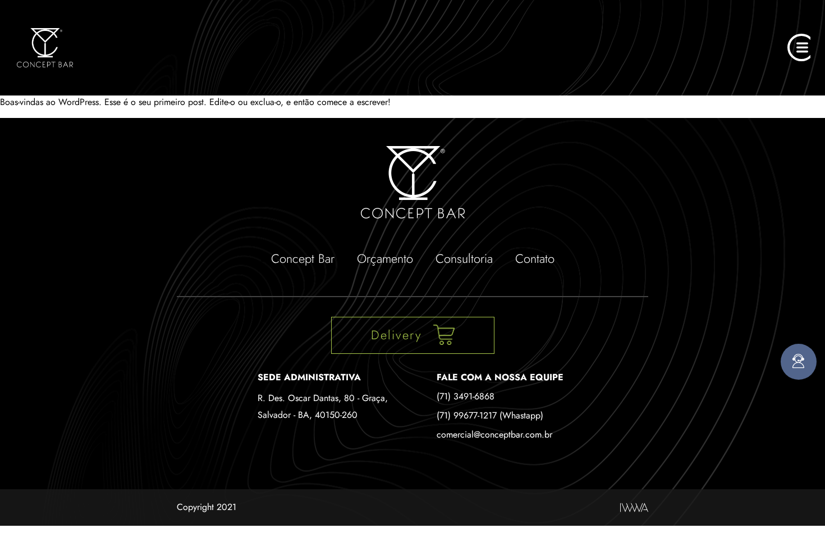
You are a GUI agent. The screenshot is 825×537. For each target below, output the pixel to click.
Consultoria (464, 258)
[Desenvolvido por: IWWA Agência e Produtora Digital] (634, 507)
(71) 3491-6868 (465, 396)
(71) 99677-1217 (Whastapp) (490, 415)
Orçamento (385, 258)
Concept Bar (302, 258)
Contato (534, 258)
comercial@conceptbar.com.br (494, 434)
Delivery (396, 335)
